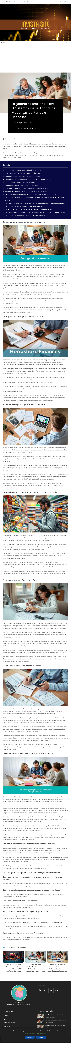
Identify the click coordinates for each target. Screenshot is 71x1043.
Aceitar (29, 1037)
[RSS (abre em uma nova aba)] (67, 2)
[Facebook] (39, 990)
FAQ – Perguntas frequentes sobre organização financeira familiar (29, 194)
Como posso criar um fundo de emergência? (24, 206)
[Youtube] (56, 990)
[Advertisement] (35, 59)
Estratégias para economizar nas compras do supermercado (27, 179)
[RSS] (62, 990)
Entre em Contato (9, 1022)
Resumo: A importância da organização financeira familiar (26, 191)
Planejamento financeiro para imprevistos (20, 185)
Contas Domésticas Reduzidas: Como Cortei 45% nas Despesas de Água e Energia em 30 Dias (35, 968)
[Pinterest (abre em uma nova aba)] (61, 2)
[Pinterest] (51, 990)
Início (5, 1015)
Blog (5, 1019)
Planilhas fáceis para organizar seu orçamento (22, 176)
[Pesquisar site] (66, 43)
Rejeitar (41, 1037)
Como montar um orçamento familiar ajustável (22, 170)
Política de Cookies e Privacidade (35, 1033)
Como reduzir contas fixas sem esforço (19, 182)
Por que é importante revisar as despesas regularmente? (28, 209)
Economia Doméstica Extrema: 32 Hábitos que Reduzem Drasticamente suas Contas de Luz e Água (57, 968)
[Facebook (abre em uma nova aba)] (58, 2)
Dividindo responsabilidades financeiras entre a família (25, 188)
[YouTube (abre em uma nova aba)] (65, 2)
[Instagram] (45, 990)
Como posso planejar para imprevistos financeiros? (26, 215)
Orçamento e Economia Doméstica (26, 128)
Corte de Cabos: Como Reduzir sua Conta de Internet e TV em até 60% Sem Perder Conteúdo (13, 968)
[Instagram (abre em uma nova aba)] (63, 2)
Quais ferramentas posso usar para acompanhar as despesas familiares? (35, 203)
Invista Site (27, 122)
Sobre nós (7, 1026)
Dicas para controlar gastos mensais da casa (21, 173)
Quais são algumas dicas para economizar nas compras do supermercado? (36, 212)
